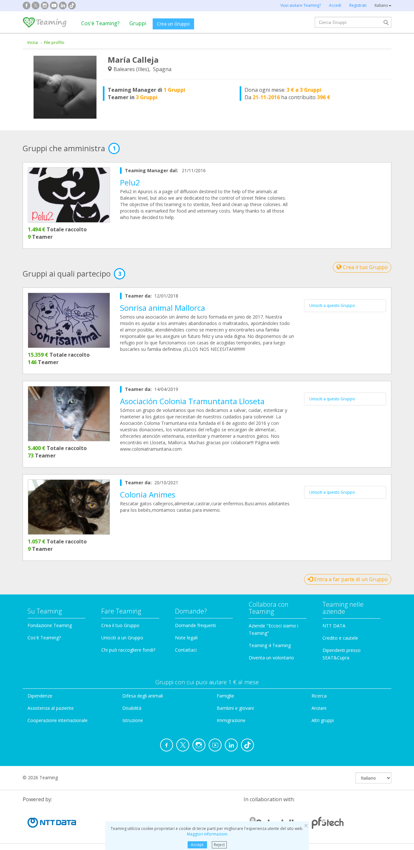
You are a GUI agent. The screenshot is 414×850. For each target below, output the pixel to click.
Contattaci (186, 650)
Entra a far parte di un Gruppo (350, 579)
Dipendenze (39, 696)
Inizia (32, 42)
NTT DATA (333, 626)
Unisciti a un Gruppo (122, 638)
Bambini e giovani (235, 708)
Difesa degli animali (142, 696)
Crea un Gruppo (173, 24)
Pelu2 (130, 182)
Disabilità (131, 708)
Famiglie (225, 696)
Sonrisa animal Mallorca (162, 307)
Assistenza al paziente (50, 708)
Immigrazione (231, 720)
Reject (219, 844)
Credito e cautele (340, 638)
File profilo (54, 42)
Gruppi (137, 23)
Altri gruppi (322, 720)
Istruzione (132, 720)
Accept (197, 844)
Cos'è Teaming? (100, 23)
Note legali (186, 638)
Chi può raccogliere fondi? (128, 650)
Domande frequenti (195, 625)
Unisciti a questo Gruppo (332, 305)
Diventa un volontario (271, 658)
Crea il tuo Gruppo (365, 267)
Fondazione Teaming (49, 625)
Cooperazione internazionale (57, 720)
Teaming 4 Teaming (270, 645)
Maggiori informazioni (207, 834)
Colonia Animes (147, 494)
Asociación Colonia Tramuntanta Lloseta (192, 401)
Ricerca (319, 696)
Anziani (318, 708)
